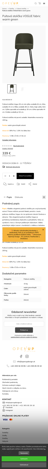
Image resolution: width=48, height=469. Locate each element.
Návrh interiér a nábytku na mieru (14, 388)
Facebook (21, 356)
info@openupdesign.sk (26, 362)
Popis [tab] (9, 197)
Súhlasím (24, 459)
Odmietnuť (24, 465)
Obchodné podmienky (10, 382)
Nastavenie (24, 453)
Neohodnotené (18, 146)
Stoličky (5, 438)
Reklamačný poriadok (10, 379)
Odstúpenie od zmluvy (10, 391)
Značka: (7, 148)
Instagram (27, 356)
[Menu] (44, 3)
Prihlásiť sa (24, 330)
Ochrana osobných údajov (11, 385)
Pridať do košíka (25, 176)
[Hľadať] (35, 3)
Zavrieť (40, 190)
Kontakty (5, 394)
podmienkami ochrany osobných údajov (24, 337)
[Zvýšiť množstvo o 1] (14, 176)
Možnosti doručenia (13, 167)
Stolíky (4, 435)
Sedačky (5, 433)
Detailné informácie (9, 140)
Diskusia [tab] (19, 197)
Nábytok (5, 441)
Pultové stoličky (29, 279)
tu (44, 449)
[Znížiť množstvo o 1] (5, 176)
